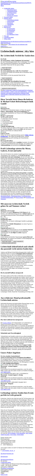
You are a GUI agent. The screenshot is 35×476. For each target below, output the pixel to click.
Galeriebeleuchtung (12, 11)
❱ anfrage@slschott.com (7, 453)
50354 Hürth (20, 434)
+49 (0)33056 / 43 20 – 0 (8, 450)
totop (2, 473)
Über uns (6, 36)
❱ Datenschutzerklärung (7, 459)
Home (2, 2)
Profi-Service (7, 27)
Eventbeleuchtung (11, 12)
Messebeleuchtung (12, 10)
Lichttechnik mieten (9, 8)
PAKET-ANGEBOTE (6, 78)
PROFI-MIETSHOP (6, 67)
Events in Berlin (7, 323)
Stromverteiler (10, 21)
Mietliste (11, 466)
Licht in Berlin (7, 25)
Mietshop (11, 468)
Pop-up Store (10, 14)
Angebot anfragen (8, 469)
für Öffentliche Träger (12, 34)
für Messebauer (11, 30)
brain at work (4, 474)
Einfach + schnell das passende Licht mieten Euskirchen (17, 92)
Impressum (18, 2)
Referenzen (7, 2)
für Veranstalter (11, 28)
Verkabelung (10, 24)
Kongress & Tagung (12, 15)
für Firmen (10, 33)
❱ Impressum (4, 456)
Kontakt (6, 471)
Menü (2, 5)
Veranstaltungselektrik (12, 20)
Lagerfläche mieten (9, 37)
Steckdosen (10, 23)
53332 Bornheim (20, 433)
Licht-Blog (12, 2)
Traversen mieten (8, 17)
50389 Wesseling (5, 434)
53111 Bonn (13, 434)
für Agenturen (10, 31)
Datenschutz (24, 2)
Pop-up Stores (19, 197)
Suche (8, 4)
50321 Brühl (29, 433)
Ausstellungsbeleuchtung (7, 197)
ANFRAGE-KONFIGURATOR (8, 88)
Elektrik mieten (8, 18)
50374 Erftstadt (12, 433)
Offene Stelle (7, 39)
